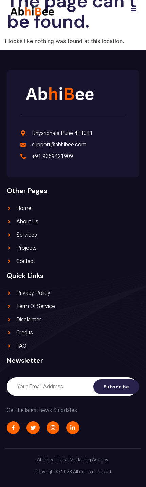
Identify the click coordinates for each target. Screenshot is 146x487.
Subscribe (116, 387)
